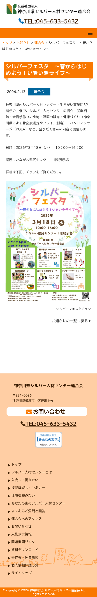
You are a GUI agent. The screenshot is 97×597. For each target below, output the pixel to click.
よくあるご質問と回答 (28, 511)
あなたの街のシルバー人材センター (38, 503)
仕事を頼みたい (23, 495)
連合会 (39, 42)
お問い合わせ (21, 526)
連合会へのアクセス (26, 518)
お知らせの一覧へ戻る (70, 321)
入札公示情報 (21, 534)
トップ (7, 42)
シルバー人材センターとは (31, 472)
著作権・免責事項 (24, 557)
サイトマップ (21, 573)
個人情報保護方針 (24, 565)
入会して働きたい (24, 480)
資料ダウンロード (24, 549)
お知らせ (23, 42)
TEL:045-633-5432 (50, 423)
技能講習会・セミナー (28, 487)
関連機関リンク (23, 542)
